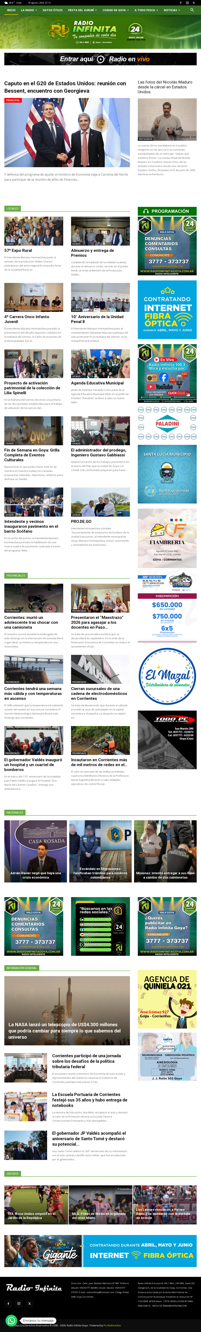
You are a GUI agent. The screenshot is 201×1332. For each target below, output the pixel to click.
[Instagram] (187, 2)
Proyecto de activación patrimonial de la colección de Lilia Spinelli (32, 388)
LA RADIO (27, 10)
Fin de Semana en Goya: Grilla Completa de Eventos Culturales (31, 455)
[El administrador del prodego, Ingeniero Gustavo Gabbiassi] (100, 430)
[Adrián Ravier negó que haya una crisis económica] (35, 851)
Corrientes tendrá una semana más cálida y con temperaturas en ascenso (33, 693)
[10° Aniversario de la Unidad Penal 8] (100, 297)
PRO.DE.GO (81, 521)
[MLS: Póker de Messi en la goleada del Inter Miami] (100, 1205)
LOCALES (9, 243)
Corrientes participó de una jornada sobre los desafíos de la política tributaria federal (86, 1061)
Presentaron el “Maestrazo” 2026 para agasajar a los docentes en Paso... (97, 622)
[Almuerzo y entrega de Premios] (100, 231)
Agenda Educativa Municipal (97, 383)
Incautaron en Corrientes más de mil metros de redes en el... (99, 762)
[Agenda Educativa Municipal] (100, 363)
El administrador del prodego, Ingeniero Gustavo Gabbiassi (98, 452)
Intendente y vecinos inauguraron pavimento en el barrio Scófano (31, 526)
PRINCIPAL (13, 100)
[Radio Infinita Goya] (23, 36)
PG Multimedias (112, 1325)
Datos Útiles (53, 10)
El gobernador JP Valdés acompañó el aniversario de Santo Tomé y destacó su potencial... (89, 1139)
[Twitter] (194, 2)
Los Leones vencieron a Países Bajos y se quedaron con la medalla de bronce (163, 1214)
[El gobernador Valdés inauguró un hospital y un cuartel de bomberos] (33, 740)
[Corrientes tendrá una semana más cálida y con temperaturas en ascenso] (33, 669)
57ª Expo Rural (18, 250)
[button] (192, 10)
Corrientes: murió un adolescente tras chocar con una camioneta (31, 622)
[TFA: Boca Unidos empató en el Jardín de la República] (36, 1205)
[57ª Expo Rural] (33, 231)
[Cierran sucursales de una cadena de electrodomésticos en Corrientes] (100, 669)
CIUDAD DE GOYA (114, 10)
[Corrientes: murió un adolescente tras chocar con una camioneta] (33, 598)
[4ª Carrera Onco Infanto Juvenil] (33, 297)
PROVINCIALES (12, 610)
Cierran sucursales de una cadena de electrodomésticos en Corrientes (99, 693)
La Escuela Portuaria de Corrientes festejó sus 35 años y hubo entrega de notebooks (89, 1100)
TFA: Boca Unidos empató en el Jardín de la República (31, 1216)
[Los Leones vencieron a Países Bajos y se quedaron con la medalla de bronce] (165, 1205)
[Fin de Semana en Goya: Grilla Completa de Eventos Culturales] (33, 430)
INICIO (11, 10)
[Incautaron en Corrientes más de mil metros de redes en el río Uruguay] (100, 740)
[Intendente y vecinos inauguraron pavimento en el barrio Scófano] (33, 501)
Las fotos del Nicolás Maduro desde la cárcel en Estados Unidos (165, 87)
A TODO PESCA (145, 10)
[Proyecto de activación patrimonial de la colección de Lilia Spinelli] (33, 363)
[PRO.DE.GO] (100, 501)
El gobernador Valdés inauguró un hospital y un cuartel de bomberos (33, 765)
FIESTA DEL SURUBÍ (81, 10)
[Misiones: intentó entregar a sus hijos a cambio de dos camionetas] (165, 851)
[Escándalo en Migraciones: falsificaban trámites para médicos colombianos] (100, 851)
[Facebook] (181, 2)
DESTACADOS (145, 139)
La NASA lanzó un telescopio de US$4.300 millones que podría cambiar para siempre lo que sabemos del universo (64, 1031)
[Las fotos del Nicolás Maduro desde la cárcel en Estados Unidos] (167, 119)
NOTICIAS (170, 10)
